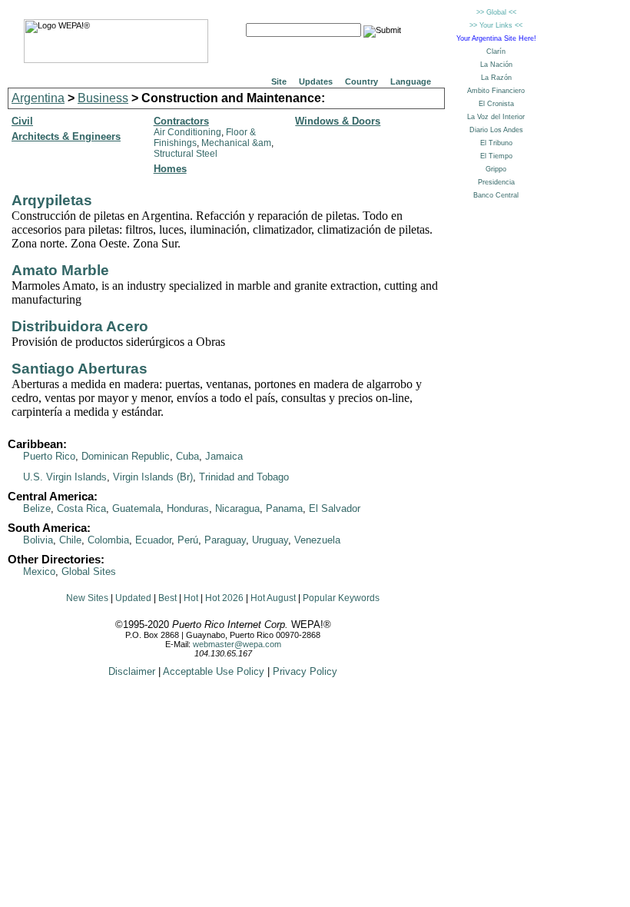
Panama (284, 508)
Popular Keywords (341, 598)
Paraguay (225, 540)
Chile (70, 540)
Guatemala (136, 508)
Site (279, 81)
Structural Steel (185, 153)
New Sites (87, 598)
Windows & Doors (337, 121)
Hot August (273, 598)
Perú (187, 540)
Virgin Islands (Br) (153, 477)
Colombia (108, 540)
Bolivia (38, 540)
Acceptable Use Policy (213, 671)
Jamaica (224, 456)
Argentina (38, 98)
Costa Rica (81, 508)
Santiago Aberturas (80, 368)
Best (167, 598)
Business (103, 98)
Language (410, 81)
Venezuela (317, 540)
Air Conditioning (187, 132)
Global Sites (88, 571)
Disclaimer (131, 671)
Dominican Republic (125, 456)
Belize (37, 508)
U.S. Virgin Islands (65, 477)
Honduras (188, 508)
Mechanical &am (236, 143)
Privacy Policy (305, 671)
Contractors (181, 121)
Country (361, 81)
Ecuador (153, 540)
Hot (191, 598)
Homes (170, 168)
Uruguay (270, 540)
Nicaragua (237, 508)
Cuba (187, 456)
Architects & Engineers (66, 136)
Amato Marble (60, 270)
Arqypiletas (52, 200)
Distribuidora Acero (80, 326)
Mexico (39, 571)
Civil (22, 121)
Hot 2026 (224, 598)
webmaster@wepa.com (237, 644)
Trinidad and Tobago (244, 477)
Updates (316, 81)
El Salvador (334, 508)
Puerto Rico (49, 456)
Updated (133, 598)
